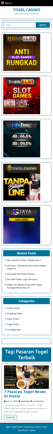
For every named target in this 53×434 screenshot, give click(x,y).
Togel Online (13, 324)
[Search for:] (19, 24)
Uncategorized (13, 329)
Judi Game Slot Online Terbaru (21, 274)
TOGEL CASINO (26, 9)
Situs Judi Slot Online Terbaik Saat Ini (24, 260)
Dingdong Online (15, 313)
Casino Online (13, 308)
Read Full (9, 416)
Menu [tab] (6, 3)
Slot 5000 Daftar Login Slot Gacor (22, 279)
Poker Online (13, 319)
